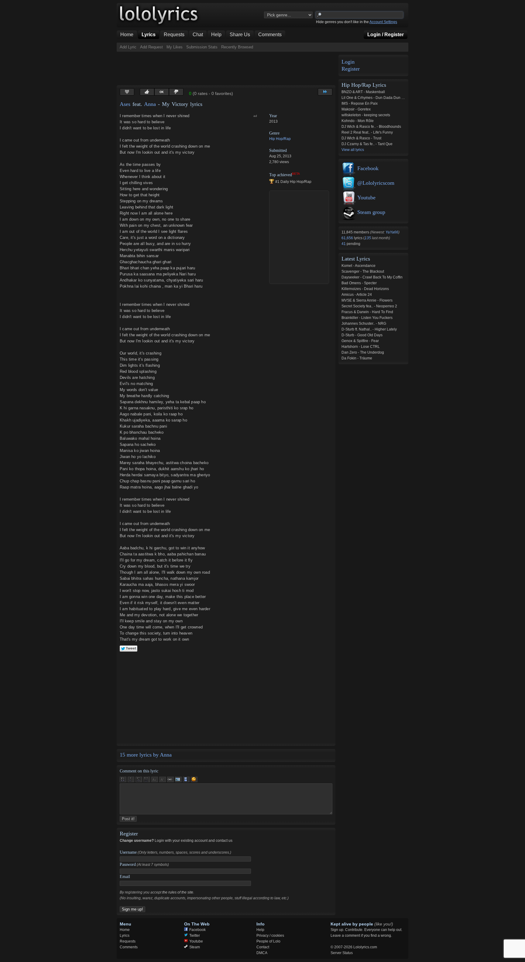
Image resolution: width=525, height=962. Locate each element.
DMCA (261, 953)
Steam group (371, 212)
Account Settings (383, 22)
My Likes (174, 47)
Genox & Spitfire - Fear (360, 341)
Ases (125, 104)
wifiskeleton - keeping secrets (365, 115)
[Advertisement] (227, 68)
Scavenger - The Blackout (362, 271)
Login (348, 62)
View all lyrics (352, 150)
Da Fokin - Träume (356, 358)
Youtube (366, 197)
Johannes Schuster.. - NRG (363, 323)
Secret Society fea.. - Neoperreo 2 (369, 306)
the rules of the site (177, 892)
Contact (262, 947)
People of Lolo (268, 941)
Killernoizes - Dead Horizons (365, 289)
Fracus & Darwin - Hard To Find (367, 312)
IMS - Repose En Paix (359, 103)
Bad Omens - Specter (359, 283)
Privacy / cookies (270, 935)
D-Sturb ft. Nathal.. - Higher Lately (369, 329)
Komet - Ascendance (358, 266)
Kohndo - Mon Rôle (357, 121)
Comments (129, 947)
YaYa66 (392, 232)
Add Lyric (128, 47)
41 (344, 244)
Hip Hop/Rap (280, 139)
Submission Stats (202, 47)
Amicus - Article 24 (356, 294)
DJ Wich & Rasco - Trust (361, 138)
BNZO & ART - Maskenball (363, 92)
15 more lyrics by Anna (146, 755)
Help (260, 930)
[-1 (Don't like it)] (176, 92)
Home (125, 930)
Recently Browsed (237, 47)
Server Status (342, 953)
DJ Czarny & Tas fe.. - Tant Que (367, 144)
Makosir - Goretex (356, 109)
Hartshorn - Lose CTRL (360, 347)
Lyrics (124, 935)
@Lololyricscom (375, 183)
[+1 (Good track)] (147, 92)
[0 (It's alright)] (161, 92)
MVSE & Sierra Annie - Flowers (367, 300)
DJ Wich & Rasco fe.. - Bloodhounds (371, 126)
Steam (194, 947)
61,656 (347, 238)
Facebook (368, 168)
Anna (150, 104)
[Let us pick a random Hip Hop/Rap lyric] (325, 92)
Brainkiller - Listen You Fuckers (367, 318)
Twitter (194, 935)
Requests (128, 941)
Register (350, 69)
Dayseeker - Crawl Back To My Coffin (372, 277)
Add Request (151, 47)
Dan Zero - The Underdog (362, 352)
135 (368, 238)
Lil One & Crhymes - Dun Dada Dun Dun (374, 98)
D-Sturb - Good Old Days (362, 335)
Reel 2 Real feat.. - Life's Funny (367, 132)
